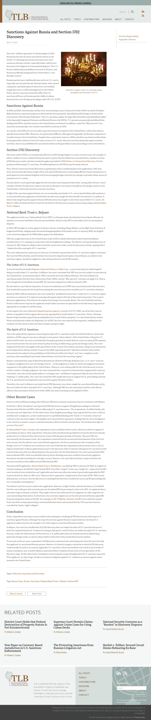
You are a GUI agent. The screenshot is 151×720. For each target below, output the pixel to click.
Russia (27, 581)
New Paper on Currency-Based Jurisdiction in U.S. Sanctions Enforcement (23, 648)
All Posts (65, 19)
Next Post (37, 593)
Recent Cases (17, 581)
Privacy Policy (121, 702)
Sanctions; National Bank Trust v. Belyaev (49, 581)
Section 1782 (73, 581)
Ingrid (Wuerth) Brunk (114, 629)
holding (78, 419)
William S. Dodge (14, 632)
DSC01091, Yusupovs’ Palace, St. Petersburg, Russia (83, 90)
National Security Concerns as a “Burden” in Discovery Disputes (122, 623)
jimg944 (75, 92)
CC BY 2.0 (94, 92)
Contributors (91, 19)
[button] (132, 11)
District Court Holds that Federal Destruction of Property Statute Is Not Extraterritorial (25, 624)
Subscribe (140, 694)
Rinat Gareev (61, 652)
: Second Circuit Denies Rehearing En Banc (123, 646)
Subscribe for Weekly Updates (75, 2)
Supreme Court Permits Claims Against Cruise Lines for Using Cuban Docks (73, 624)
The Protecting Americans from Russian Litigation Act (74, 646)
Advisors (107, 19)
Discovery (17, 573)
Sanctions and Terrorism (33, 573)
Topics (77, 19)
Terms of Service (132, 702)
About (118, 19)
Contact (129, 19)
